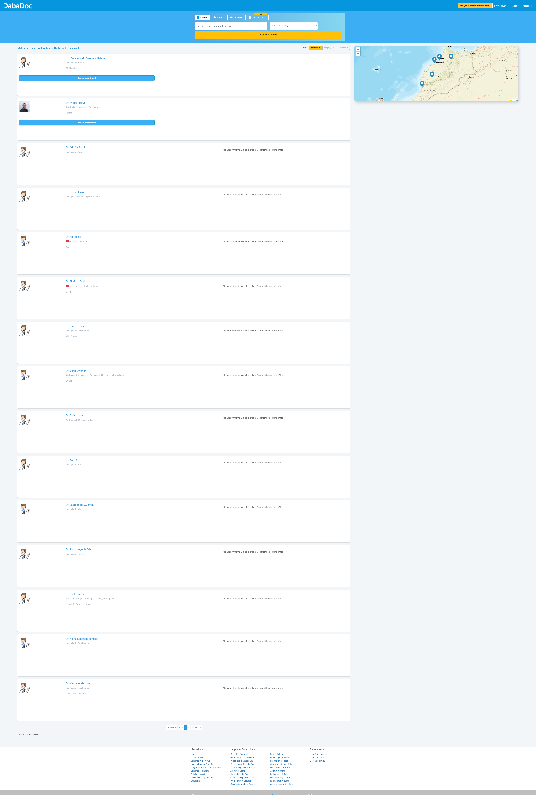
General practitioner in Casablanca (245, 764)
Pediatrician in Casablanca (241, 761)
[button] (451, 57)
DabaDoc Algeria (317, 758)
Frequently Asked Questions (203, 764)
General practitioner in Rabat (282, 764)
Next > (198, 727)
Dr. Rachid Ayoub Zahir (79, 549)
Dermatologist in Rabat (280, 768)
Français (514, 6)
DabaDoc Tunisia (317, 761)
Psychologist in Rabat (279, 781)
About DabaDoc (198, 758)
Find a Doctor (270, 35)
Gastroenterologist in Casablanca (244, 784)
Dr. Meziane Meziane (78, 683)
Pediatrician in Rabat (279, 761)
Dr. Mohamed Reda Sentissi (82, 639)
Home (193, 754)
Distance (343, 48)
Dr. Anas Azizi (74, 460)
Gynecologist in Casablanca (242, 758)
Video (316, 48)
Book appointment (86, 78)
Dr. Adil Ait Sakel (75, 147)
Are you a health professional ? (475, 6)
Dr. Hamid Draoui (76, 192)
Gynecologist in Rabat (279, 758)
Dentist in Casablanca (239, 754)
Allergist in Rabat (277, 771)
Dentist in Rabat (277, 754)
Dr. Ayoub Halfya (75, 103)
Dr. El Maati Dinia (76, 281)
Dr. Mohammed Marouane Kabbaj (85, 58)
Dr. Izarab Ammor (76, 371)
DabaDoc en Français (200, 771)
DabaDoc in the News (200, 761)
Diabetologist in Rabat (279, 774)
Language (328, 48)
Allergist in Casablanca (239, 771)
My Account (500, 6)
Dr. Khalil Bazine (75, 594)
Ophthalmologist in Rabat (281, 778)
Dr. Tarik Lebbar (75, 415)
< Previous (171, 727)
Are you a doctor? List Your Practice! (206, 768)
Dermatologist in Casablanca (242, 768)
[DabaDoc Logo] (17, 5)
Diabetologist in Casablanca (242, 774)
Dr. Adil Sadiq (73, 237)
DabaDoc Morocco (318, 754)
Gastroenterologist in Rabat (282, 784)
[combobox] (294, 26)
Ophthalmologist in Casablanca (243, 778)
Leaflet (515, 100)
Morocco (527, 6)
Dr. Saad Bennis (75, 326)
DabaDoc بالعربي (198, 774)
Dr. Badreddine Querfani (80, 505)
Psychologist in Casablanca (241, 781)
